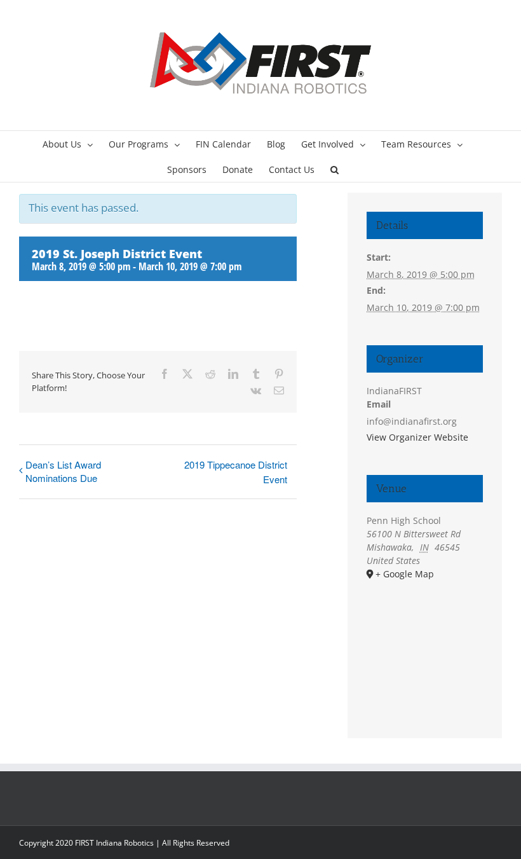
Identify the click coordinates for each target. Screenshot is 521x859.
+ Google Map (405, 574)
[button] (334, 169)
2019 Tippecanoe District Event (235, 472)
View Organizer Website (417, 437)
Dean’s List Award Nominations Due (63, 471)
